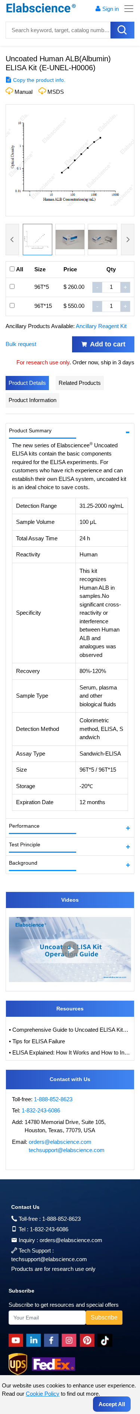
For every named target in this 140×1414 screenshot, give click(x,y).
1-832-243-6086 (41, 1110)
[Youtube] (17, 1340)
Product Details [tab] (27, 383)
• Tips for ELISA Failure (37, 1041)
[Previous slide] (12, 239)
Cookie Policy (42, 1393)
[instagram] (71, 1340)
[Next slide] (127, 239)
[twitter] (106, 1340)
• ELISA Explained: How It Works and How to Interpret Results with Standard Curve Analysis (70, 1052)
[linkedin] (35, 1340)
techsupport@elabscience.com (67, 1150)
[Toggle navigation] (126, 8)
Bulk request (21, 344)
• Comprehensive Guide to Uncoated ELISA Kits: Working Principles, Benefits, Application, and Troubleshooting (70, 1029)
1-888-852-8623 (53, 1099)
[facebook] (53, 1340)
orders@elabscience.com (60, 1142)
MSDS (55, 92)
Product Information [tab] (32, 400)
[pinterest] (88, 1340)
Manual (23, 92)
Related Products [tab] (80, 383)
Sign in (110, 9)
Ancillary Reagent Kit (101, 326)
